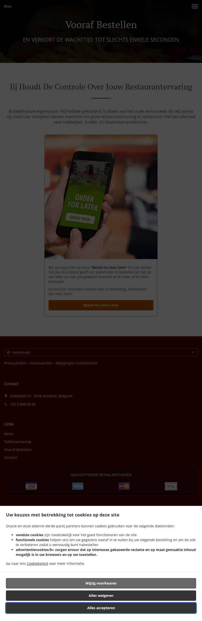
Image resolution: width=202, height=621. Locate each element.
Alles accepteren (101, 607)
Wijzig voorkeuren (101, 583)
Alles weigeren (101, 595)
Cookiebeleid (37, 563)
